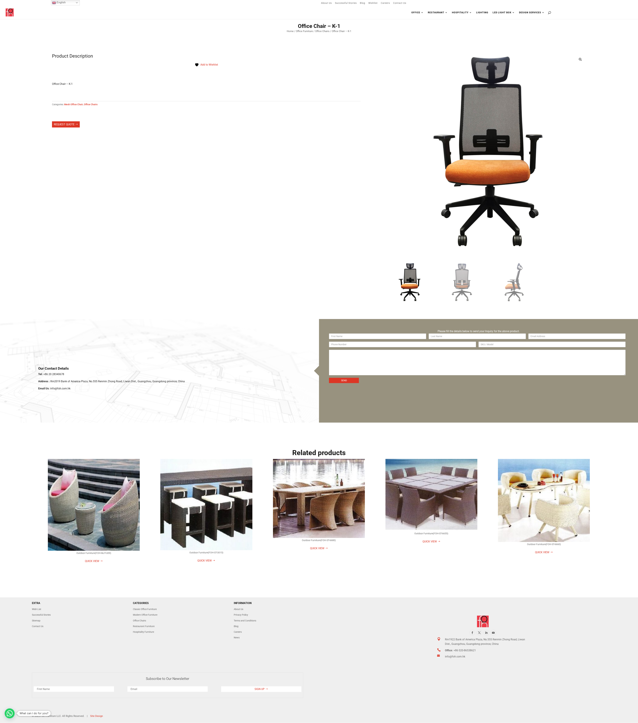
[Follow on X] (479, 633)
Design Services (530, 12)
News (237, 637)
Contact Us (399, 3)
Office (415, 12)
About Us (326, 3)
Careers (385, 3)
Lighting (482, 12)
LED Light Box (502, 12)
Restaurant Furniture (144, 626)
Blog (362, 3)
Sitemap (36, 620)
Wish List (36, 609)
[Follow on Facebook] (472, 633)
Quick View (92, 561)
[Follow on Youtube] (493, 633)
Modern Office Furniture (145, 614)
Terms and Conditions (245, 620)
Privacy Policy (241, 614)
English (61, 2)
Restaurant (436, 12)
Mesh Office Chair (73, 104)
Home (290, 31)
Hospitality (460, 12)
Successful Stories (346, 3)
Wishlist (373, 3)
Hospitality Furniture (143, 632)
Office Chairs (322, 31)
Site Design (96, 716)
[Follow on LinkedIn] (486, 633)
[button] (580, 59)
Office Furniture (304, 31)
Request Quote (64, 124)
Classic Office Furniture (145, 609)
